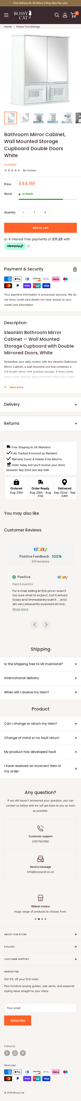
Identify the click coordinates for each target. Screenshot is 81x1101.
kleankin (10, 164)
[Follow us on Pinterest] (23, 1053)
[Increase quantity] (45, 212)
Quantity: (10, 212)
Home (8, 26)
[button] (20, 609)
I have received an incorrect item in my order (32, 768)
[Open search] (57, 15)
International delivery (21, 678)
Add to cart (41, 227)
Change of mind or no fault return (31, 738)
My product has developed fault (30, 752)
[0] (73, 15)
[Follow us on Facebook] (7, 1053)
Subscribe (17, 1020)
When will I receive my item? (26, 692)
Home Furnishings (28, 26)
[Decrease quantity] (23, 212)
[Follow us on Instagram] (15, 1053)
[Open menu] (6, 15)
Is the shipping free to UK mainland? (33, 664)
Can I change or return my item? (30, 723)
